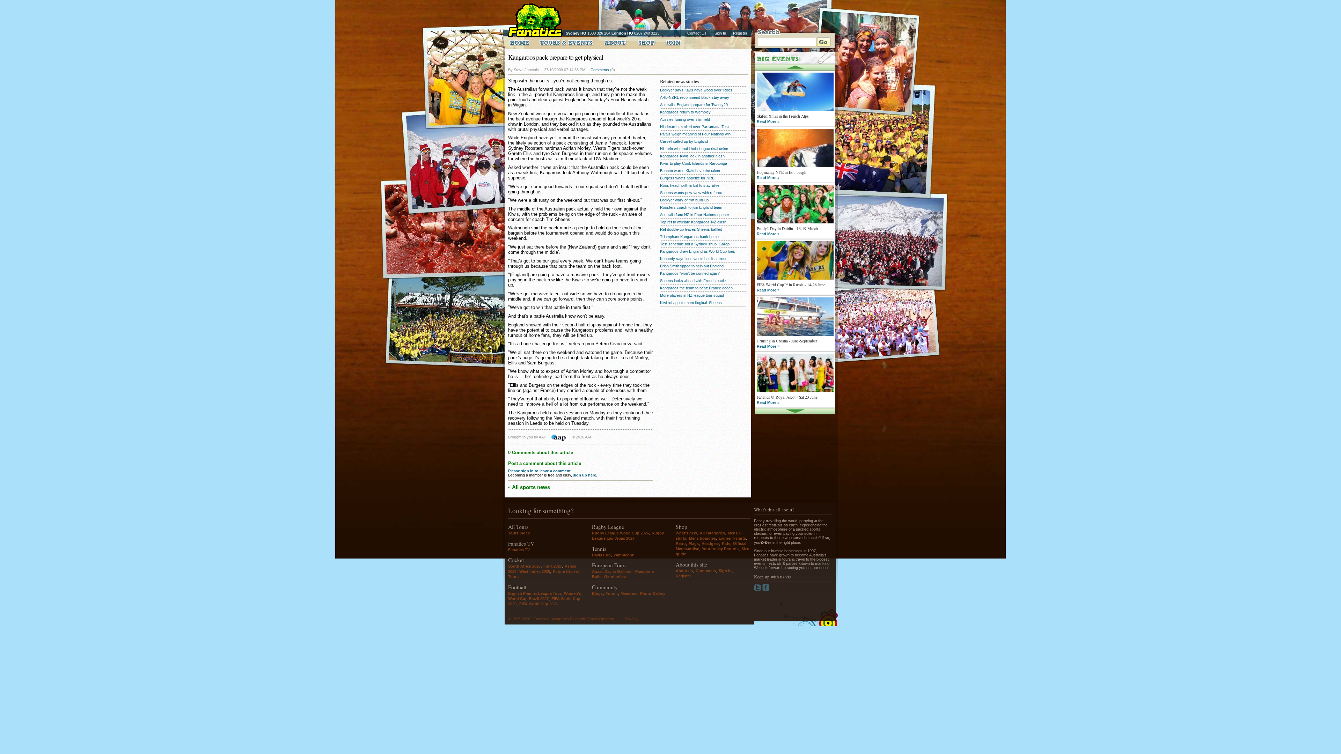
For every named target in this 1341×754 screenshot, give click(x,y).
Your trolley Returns (720, 549)
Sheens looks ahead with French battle (693, 281)
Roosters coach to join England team (691, 207)
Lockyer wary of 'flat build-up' (684, 200)
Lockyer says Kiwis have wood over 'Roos (696, 90)
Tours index (519, 533)
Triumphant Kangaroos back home (689, 237)
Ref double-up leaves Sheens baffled (691, 229)
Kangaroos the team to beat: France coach (696, 288)
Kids (726, 543)
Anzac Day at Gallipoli (612, 571)
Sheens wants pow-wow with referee (691, 193)
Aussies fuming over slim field (685, 119)
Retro (681, 543)
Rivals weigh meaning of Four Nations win (695, 134)
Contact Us (696, 33)
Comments (600, 70)
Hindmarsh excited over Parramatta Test (694, 127)
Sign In (720, 33)
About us (684, 571)
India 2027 (552, 566)
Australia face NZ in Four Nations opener (694, 215)
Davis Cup (601, 555)
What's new (686, 533)
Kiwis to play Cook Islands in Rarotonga (693, 163)
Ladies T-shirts (732, 538)
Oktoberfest (615, 577)
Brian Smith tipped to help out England (692, 266)
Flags (694, 543)
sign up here (584, 475)
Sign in (725, 571)
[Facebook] (766, 589)
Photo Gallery (652, 593)
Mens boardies (702, 538)
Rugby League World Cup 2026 (620, 533)
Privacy (631, 619)
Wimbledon (624, 555)
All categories (712, 533)
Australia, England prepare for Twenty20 (694, 105)
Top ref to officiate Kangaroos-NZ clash (693, 222)
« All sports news (529, 487)
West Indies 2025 (534, 571)
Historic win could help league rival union (694, 149)
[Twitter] (758, 589)
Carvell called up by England (684, 141)
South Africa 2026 (524, 566)
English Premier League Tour (534, 593)
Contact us (706, 571)
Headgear (710, 543)
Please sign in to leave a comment (539, 471)
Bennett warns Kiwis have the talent (690, 171)
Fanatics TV (519, 550)
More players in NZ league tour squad (692, 295)
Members (629, 593)
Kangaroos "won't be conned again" (690, 273)
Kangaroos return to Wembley (685, 112)
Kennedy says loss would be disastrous (693, 259)
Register (740, 33)
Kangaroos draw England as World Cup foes (697, 251)
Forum (612, 593)
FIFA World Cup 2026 (538, 604)
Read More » (768, 121)
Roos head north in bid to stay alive (689, 185)
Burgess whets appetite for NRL (687, 178)
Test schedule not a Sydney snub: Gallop (695, 244)
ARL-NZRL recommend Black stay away (694, 97)
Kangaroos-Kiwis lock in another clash (692, 156)
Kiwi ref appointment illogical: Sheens (691, 303)
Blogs (597, 593)
